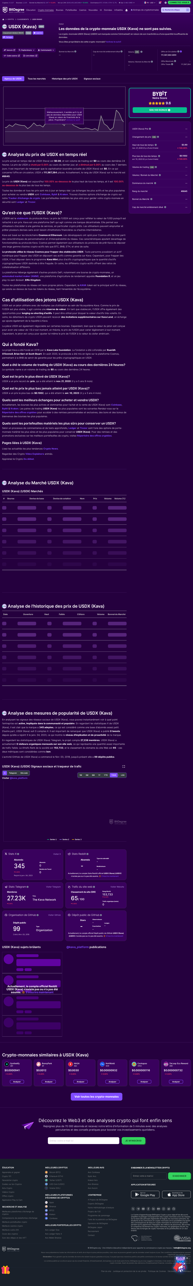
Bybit (54, 194)
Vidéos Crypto (8, 1192)
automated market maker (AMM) (20, 276)
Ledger (20, 202)
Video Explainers (34, 453)
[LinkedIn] (153, 1209)
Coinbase (45, 194)
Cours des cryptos (10, 1234)
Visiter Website (117, 887)
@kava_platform (18, 778)
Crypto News (50, 448)
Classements (23, 19)
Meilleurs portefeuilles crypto (14, 1222)
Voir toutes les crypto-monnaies (96, 1096)
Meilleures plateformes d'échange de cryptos (18, 1212)
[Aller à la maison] (4, 19)
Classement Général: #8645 (13, 33)
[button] (127, 2)
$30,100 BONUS (158, 110)
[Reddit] (169, 1209)
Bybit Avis (92, 1176)
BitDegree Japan (95, 1227)
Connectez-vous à (179, 2)
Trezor (31, 202)
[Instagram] (163, 1209)
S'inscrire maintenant (110, 876)
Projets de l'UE (94, 1211)
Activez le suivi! (113, 42)
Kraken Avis (93, 1180)
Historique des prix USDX (65, 78)
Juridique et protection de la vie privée (129, 1271)
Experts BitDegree (96, 1203)
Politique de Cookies (157, 1271)
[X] (133, 1209)
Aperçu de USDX (13, 78)
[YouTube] (143, 1209)
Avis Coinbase (94, 1172)
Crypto (10, 19)
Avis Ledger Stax (52, 1230)
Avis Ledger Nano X (53, 1234)
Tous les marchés (37, 78)
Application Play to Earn (12, 1200)
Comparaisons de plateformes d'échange (19, 1218)
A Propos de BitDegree (98, 1200)
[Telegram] (138, 1209)
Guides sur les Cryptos (12, 1184)
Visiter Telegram (53, 887)
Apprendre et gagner (11, 1172)
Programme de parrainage (99, 1215)
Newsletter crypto (10, 1180)
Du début (29, 459)
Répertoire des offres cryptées (19, 412)
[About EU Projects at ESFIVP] (141, 1237)
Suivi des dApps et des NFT (14, 1238)
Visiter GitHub (54, 915)
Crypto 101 (6, 1176)
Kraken (64, 194)
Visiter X (57, 854)
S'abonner (180, 1176)
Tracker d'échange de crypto (24, 198)
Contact (91, 1235)
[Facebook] (148, 1209)
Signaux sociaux (92, 78)
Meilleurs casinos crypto (12, 1226)
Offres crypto (7, 1196)
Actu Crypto (7, 1188)
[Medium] (158, 1209)
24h (136, 52)
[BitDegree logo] (10, 1249)
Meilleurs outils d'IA (10, 1230)
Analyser (17, 1082)
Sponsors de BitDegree (98, 1223)
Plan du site (106, 1271)
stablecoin (22, 218)
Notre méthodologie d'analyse (101, 1207)
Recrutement (93, 1231)
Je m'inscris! (133, 1140)
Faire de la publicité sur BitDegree (102, 1219)
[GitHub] (174, 1209)
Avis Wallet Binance (53, 1238)
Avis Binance (93, 1184)
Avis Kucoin (92, 1188)
